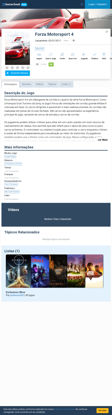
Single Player (10, 156)
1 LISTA (43, 64)
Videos (39, 84)
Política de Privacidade (64, 409)
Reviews (26, 84)
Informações (10, 84)
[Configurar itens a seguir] (73, 40)
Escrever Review (19, 73)
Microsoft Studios (12, 192)
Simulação (9, 164)
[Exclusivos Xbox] (56, 272)
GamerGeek (15, 4)
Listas (66, 84)
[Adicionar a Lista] (51, 64)
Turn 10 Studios (11, 184)
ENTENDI (102, 410)
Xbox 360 (39, 49)
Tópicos (52, 84)
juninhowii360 (17, 295)
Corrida (18, 164)
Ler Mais (103, 139)
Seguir (66, 40)
